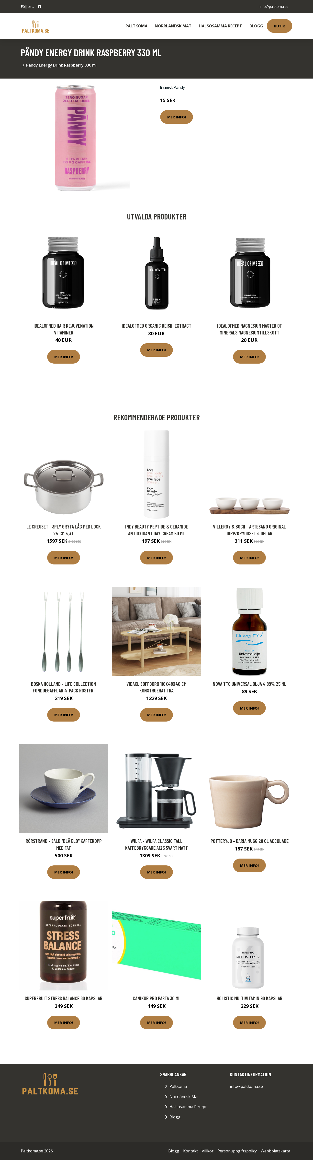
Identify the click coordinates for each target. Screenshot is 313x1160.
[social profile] (39, 6)
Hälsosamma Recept (220, 26)
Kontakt (190, 1151)
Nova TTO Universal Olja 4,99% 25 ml (249, 684)
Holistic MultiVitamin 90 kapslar (249, 998)
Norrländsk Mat (173, 26)
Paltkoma (136, 26)
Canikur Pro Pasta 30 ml (156, 998)
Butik (279, 25)
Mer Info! (176, 117)
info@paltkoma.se (274, 6)
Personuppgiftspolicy (237, 1151)
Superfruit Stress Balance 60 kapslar (63, 998)
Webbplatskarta (275, 1151)
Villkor (207, 1151)
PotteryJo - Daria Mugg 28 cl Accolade (250, 841)
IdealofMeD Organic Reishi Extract (156, 325)
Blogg (256, 26)
